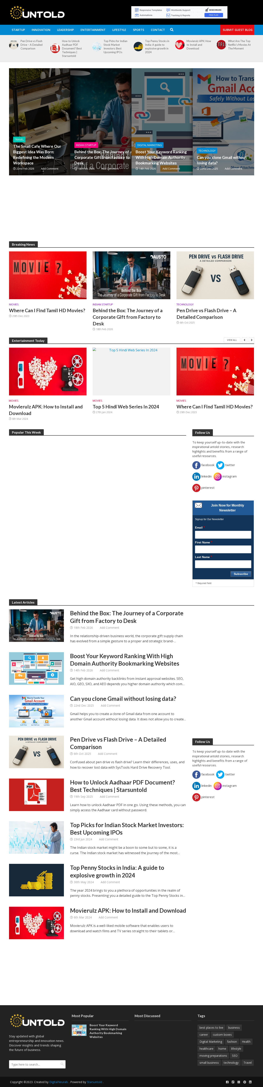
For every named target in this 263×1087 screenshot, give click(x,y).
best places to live (211, 1028)
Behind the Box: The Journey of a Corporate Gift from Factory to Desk (103, 157)
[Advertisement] (131, 212)
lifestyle (236, 1049)
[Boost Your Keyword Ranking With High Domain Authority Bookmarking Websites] (188, 121)
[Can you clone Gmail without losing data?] (36, 711)
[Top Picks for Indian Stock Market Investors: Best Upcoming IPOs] (96, 46)
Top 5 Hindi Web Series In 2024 (126, 406)
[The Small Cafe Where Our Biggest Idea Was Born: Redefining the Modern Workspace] (65, 121)
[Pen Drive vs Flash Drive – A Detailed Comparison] (13, 44)
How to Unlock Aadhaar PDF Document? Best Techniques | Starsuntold (72, 48)
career (204, 1035)
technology (231, 1063)
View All (232, 339)
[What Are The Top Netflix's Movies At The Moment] (220, 44)
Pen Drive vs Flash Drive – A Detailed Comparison (32, 44)
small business (209, 1063)
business (234, 1028)
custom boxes (222, 1035)
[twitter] (233, 1082)
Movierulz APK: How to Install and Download (199, 44)
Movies (14, 304)
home (222, 1049)
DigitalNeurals (58, 1082)
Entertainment (93, 30)
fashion (232, 1042)
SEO (235, 1056)
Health (246, 1042)
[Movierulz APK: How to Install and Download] (179, 44)
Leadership (65, 30)
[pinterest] (244, 1082)
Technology (207, 150)
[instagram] (239, 1082)
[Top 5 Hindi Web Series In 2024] (131, 371)
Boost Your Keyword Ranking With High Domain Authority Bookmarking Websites (161, 157)
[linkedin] (250, 1082)
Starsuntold (94, 1082)
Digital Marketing (149, 145)
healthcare (206, 1049)
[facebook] (227, 1082)
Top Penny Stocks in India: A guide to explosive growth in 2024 (157, 46)
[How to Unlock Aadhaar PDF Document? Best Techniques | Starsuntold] (54, 48)
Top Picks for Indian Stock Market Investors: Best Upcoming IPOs (115, 46)
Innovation (41, 30)
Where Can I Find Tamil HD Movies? (47, 310)
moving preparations (213, 1056)
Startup (18, 30)
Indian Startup (86, 145)
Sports (138, 30)
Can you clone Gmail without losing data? (222, 160)
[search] (62, 1064)
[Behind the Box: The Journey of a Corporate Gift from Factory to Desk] (126, 121)
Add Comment (49, 168)
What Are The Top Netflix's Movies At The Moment (239, 44)
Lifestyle (119, 30)
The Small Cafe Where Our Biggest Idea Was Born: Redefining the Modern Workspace (37, 154)
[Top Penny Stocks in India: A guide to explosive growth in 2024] (137, 46)
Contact (158, 30)
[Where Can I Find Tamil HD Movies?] (48, 275)
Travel (19, 139)
